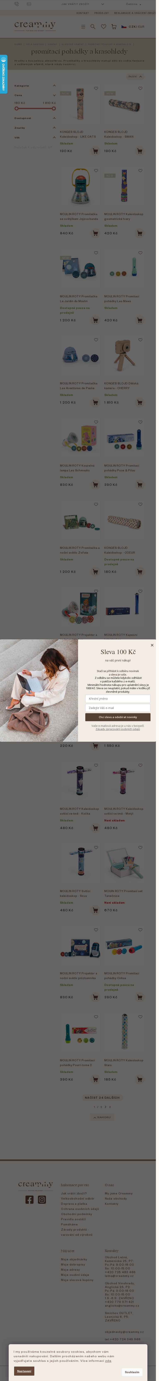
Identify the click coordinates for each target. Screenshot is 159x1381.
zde (108, 1360)
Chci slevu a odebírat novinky (118, 717)
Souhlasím (132, 1372)
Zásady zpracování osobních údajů (118, 729)
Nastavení (24, 1371)
